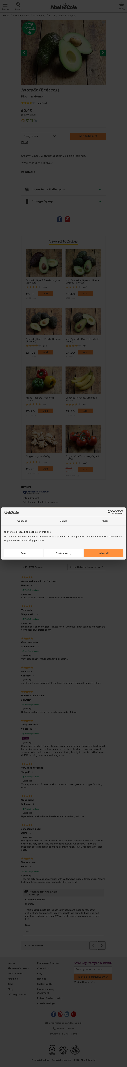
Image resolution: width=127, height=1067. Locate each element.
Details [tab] (63, 521)
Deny (23, 553)
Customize (62, 553)
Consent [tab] (22, 521)
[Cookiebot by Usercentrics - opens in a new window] (109, 512)
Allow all (104, 553)
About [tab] (105, 521)
